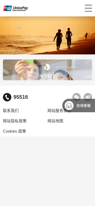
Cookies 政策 (14, 131)
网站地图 (55, 121)
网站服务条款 (59, 111)
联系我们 (11, 111)
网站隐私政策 (15, 121)
